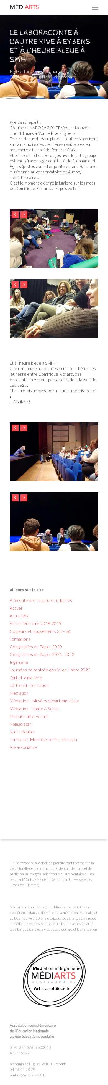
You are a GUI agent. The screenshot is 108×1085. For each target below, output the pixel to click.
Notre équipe (22, 731)
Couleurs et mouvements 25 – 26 (40, 631)
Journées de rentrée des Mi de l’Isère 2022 (50, 669)
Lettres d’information (29, 685)
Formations (20, 638)
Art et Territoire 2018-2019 (35, 623)
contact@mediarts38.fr (28, 1075)
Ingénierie (19, 662)
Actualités (40, 76)
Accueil (16, 607)
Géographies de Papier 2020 (36, 646)
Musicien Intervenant (29, 716)
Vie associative (23, 747)
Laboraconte (64, 76)
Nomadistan (21, 723)
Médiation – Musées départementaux (44, 700)
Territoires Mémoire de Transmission (43, 739)
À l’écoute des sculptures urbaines (41, 600)
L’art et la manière (26, 677)
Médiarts (24, 71)
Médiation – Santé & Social (34, 708)
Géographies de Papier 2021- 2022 (42, 654)
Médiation (19, 693)
